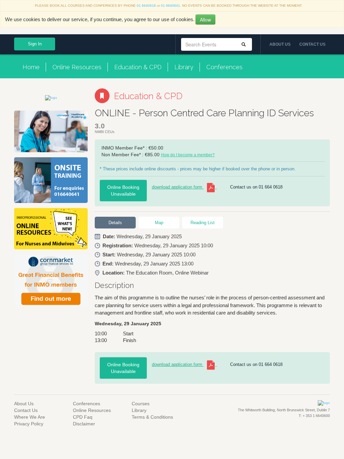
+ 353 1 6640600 (316, 416)
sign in (35, 43)
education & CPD (138, 67)
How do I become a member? (188, 155)
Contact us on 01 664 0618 (256, 187)
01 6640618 (146, 5)
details (115, 222)
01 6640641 (170, 5)
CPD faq (82, 417)
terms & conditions (152, 417)
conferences (224, 67)
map (159, 222)
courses (140, 403)
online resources (76, 67)
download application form (178, 187)
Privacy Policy (28, 423)
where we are (29, 417)
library (184, 67)
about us (280, 44)
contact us (312, 44)
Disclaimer (84, 423)
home (31, 67)
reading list (202, 222)
